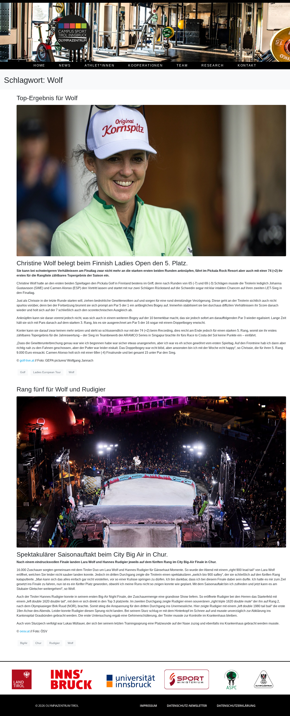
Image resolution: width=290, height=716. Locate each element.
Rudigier (54, 643)
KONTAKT (247, 65)
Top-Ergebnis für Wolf (47, 98)
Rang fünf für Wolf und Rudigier (61, 389)
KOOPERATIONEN (145, 65)
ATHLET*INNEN (99, 65)
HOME (39, 65)
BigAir (23, 643)
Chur (38, 643)
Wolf (71, 372)
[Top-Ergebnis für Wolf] (151, 180)
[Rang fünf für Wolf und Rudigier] (151, 471)
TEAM (182, 65)
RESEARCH (212, 65)
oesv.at (25, 631)
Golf (22, 372)
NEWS (65, 65)
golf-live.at (27, 360)
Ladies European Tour (47, 372)
